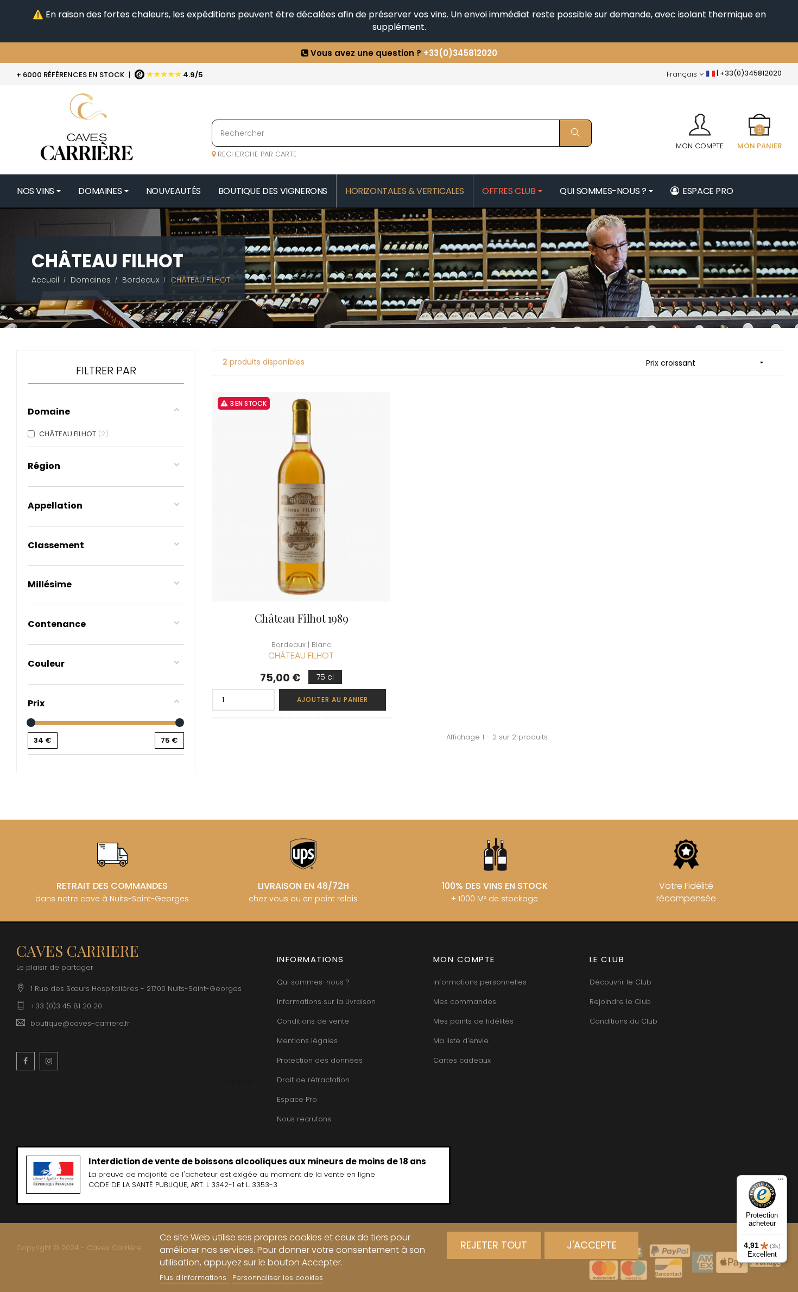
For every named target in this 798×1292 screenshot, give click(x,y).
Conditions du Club (623, 1021)
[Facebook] (25, 1061)
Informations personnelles (480, 982)
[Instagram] (49, 1061)
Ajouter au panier (332, 699)
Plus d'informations (194, 1277)
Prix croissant (706, 363)
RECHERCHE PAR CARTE (256, 154)
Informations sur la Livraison (326, 1001)
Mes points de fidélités (473, 1021)
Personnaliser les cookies (277, 1277)
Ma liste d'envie (461, 1041)
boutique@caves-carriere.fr (80, 1023)
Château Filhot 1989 (301, 618)
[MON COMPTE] (700, 121)
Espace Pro (297, 1099)
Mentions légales (307, 1041)
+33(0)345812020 (460, 53)
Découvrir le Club (620, 982)
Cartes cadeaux (462, 1060)
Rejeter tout (493, 1245)
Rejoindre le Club (620, 1001)
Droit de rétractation (313, 1080)
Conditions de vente (313, 1021)
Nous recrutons (304, 1119)
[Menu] (780, 1181)
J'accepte (592, 1245)
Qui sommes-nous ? (313, 982)
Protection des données (320, 1060)
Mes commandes (464, 1001)
